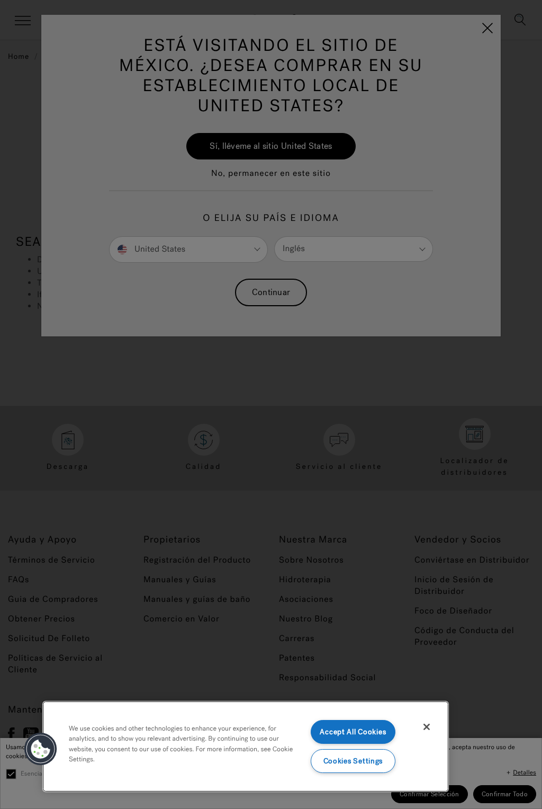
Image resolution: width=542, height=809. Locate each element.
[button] (41, 749)
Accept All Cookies (353, 732)
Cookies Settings (353, 761)
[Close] (426, 727)
